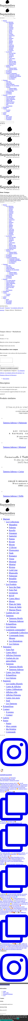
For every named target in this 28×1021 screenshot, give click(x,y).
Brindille (11, 49)
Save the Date (12, 53)
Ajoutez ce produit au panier (9, 368)
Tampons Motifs (13, 68)
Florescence (12, 35)
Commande (8, 119)
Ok (18, 1018)
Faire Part (11, 54)
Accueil (2, 308)
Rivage (10, 31)
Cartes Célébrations (10, 99)
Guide (4, 991)
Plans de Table (12, 61)
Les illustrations (12, 77)
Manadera (11, 23)
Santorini (11, 28)
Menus (10, 60)
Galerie (4, 112)
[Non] (13, 1020)
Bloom (10, 33)
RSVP (10, 57)
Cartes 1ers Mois (10, 91)
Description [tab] (6, 378)
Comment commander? (11, 73)
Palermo (11, 24)
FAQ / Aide (6, 992)
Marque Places (12, 64)
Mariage (5, 20)
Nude (10, 37)
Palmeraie (11, 47)
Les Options (9, 72)
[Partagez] (3, 1013)
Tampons (8, 66)
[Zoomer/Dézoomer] (0, 1013)
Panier (4, 114)
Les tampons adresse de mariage (13, 373)
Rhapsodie (11, 46)
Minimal (11, 41)
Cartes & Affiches (10, 97)
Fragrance (11, 50)
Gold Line (11, 45)
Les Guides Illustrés (10, 96)
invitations (11, 55)
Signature (11, 27)
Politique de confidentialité (6, 1020)
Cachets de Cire (9, 65)
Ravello (11, 26)
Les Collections (9, 22)
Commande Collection (14, 74)
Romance (11, 38)
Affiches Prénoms (10, 84)
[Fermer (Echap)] (5, 1013)
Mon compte (9, 116)
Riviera (10, 43)
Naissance (5, 80)
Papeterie (5, 95)
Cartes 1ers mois (10, 103)
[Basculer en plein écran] (2, 1013)
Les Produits (9, 51)
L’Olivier (11, 34)
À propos (8, 110)
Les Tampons (9, 106)
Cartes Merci (12, 58)
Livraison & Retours (8, 994)
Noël (7, 104)
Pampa (10, 30)
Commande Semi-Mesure (15, 76)
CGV (4, 995)
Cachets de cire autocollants (12, 85)
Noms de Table (12, 62)
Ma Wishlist (9, 118)
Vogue (10, 39)
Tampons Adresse (13, 69)
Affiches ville (9, 100)
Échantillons (9, 70)
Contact (5, 108)
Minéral (11, 42)
